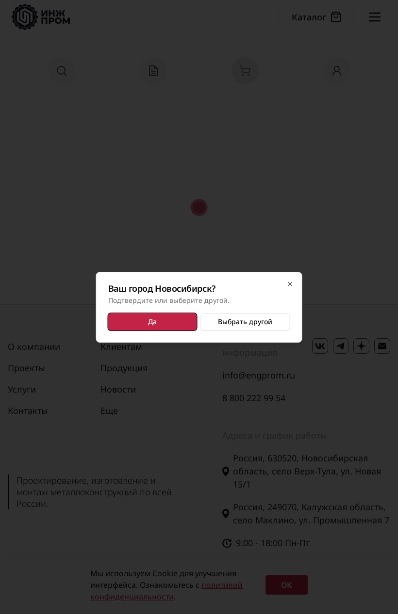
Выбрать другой (245, 321)
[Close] (290, 284)
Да (152, 321)
